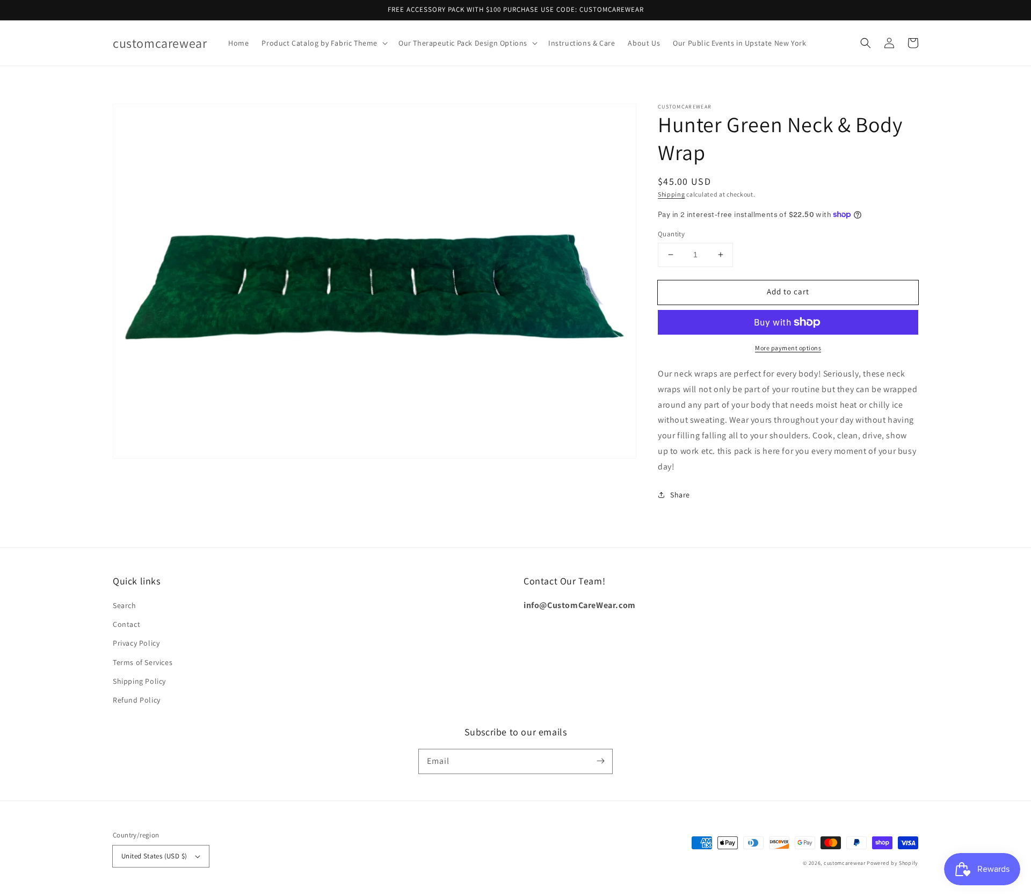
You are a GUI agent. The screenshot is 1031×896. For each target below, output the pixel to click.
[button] (323, 43)
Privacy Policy (136, 643)
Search (124, 605)
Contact (126, 624)
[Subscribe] (600, 761)
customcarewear (845, 862)
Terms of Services (142, 662)
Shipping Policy (139, 681)
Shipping (671, 194)
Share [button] (680, 495)
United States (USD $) (154, 856)
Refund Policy (137, 700)
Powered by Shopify (892, 862)
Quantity (671, 234)
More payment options (788, 348)
